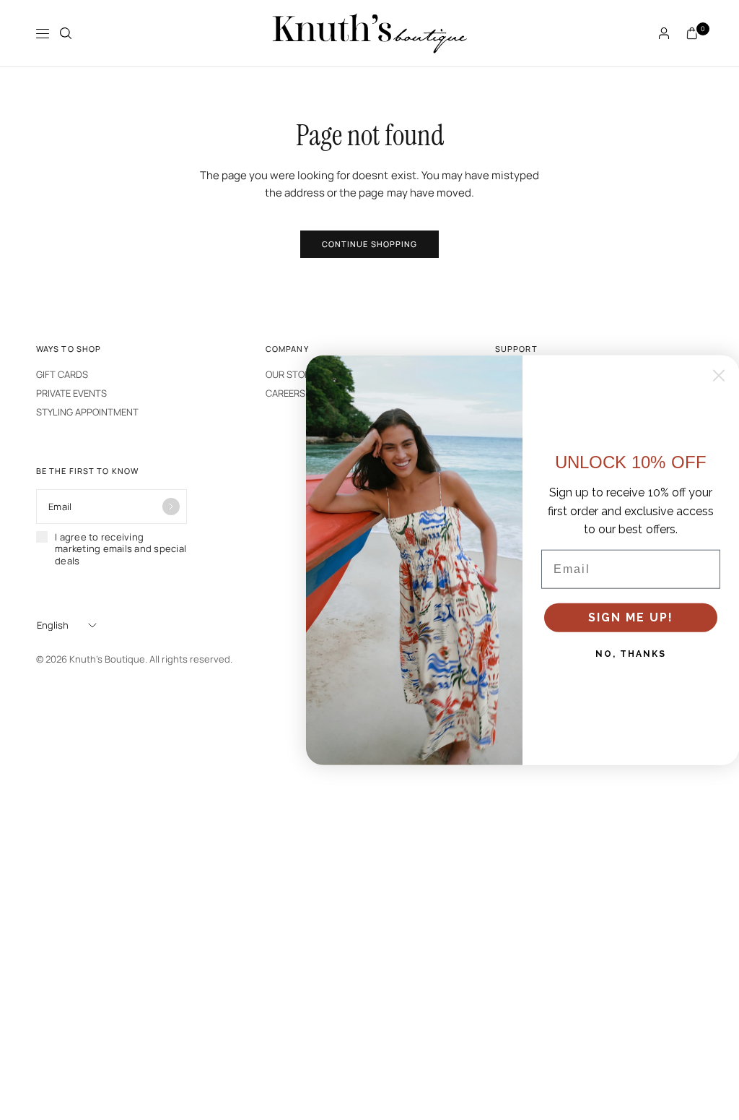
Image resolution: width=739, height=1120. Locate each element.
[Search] (65, 33)
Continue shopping (370, 243)
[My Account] (663, 33)
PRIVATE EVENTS (71, 393)
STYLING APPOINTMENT (87, 411)
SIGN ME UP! (630, 617)
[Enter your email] (171, 506)
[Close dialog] (719, 376)
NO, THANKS (630, 654)
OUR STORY (290, 374)
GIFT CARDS (62, 374)
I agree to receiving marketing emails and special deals (120, 549)
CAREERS (285, 393)
